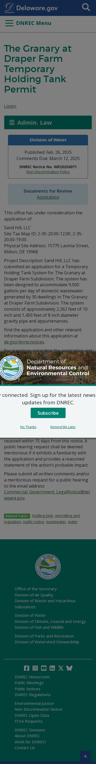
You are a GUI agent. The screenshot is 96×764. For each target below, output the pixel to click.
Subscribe (48, 413)
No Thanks (28, 427)
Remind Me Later (63, 427)
